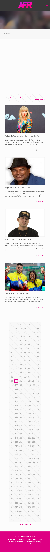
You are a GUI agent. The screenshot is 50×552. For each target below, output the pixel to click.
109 (25, 385)
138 (29, 401)
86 (16, 373)
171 (20, 422)
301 (38, 495)
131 (29, 397)
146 (33, 405)
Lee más (40, 150)
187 (29, 430)
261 (16, 474)
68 (29, 361)
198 (16, 438)
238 (38, 458)
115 (20, 389)
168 (38, 418)
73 (21, 365)
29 (12, 340)
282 (16, 487)
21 (38, 332)
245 (38, 462)
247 (16, 466)
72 (16, 365)
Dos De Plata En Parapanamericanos (17, 293)
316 (12, 507)
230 (33, 454)
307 (33, 499)
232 (12, 458)
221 (25, 450)
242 (25, 462)
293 (33, 491)
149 (16, 409)
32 (25, 340)
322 (38, 507)
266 (38, 474)
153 (33, 409)
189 (38, 430)
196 (38, 434)
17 (21, 332)
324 (16, 511)
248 (20, 466)
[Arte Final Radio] (25, 4)
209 (33, 442)
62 (34, 357)
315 (38, 503)
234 (20, 458)
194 (29, 434)
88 (25, 373)
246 (12, 466)
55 (34, 352)
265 (33, 474)
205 (16, 442)
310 (16, 503)
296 (16, 495)
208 (29, 442)
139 (33, 401)
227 (20, 454)
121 (16, 393)
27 (34, 336)
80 (21, 369)
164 (20, 418)
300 (33, 495)
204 (12, 442)
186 (25, 430)
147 (38, 405)
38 (21, 344)
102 (25, 381)
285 (29, 487)
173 (29, 422)
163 (16, 418)
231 (38, 454)
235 (25, 458)
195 (33, 434)
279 (33, 483)
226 (16, 454)
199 (20, 438)
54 (29, 352)
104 (33, 381)
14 (38, 328)
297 (20, 495)
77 (38, 365)
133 (38, 397)
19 (29, 332)
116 (25, 389)
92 (12, 377)
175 (38, 422)
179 (25, 426)
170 (16, 422)
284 (25, 487)
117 (29, 389)
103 (29, 381)
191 (16, 434)
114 (16, 389)
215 (29, 446)
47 (29, 348)
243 (29, 462)
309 (12, 503)
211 (12, 446)
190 (12, 434)
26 (29, 336)
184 (16, 430)
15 (12, 332)
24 (21, 336)
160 (33, 413)
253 (12, 470)
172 (25, 422)
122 (20, 393)
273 (38, 479)
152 (29, 409)
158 (25, 413)
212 (16, 446)
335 (33, 515)
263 (25, 474)
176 (12, 426)
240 (16, 462)
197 (12, 438)
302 (12, 499)
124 (29, 393)
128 (16, 397)
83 (34, 369)
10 (21, 328)
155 (12, 413)
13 (34, 328)
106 (12, 385)
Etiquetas (21, 97)
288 (12, 491)
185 (20, 430)
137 (25, 401)
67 (25, 361)
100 (16, 381)
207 (25, 442)
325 (20, 511)
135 (16, 401)
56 (38, 352)
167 (33, 418)
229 (29, 454)
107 (16, 385)
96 (29, 377)
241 (20, 462)
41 (34, 344)
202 (33, 438)
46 (25, 348)
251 (33, 466)
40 (29, 344)
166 (29, 418)
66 (21, 361)
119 (38, 389)
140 (38, 401)
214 (25, 446)
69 (34, 361)
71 (12, 365)
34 (34, 340)
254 (16, 470)
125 (33, 393)
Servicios (22, 539)
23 (16, 336)
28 (38, 336)
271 (29, 479)
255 (20, 470)
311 (20, 503)
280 (38, 483)
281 (12, 487)
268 (16, 479)
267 (12, 479)
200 (25, 438)
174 (33, 422)
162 (12, 418)
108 (20, 385)
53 (25, 352)
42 (38, 344)
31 (21, 340)
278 (29, 483)
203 (38, 438)
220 (20, 450)
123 (25, 393)
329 (38, 511)
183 (12, 430)
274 (12, 483)
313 (29, 503)
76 (34, 365)
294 (38, 491)
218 (12, 450)
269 (20, 479)
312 (25, 503)
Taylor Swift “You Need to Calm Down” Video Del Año (22, 136)
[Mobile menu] (47, 5)
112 (38, 385)
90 (34, 373)
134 (12, 401)
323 (12, 511)
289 (16, 491)
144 (25, 405)
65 (16, 361)
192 (20, 434)
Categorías (10, 97)
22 (12, 336)
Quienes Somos (12, 539)
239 (12, 462)
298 (25, 495)
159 (29, 413)
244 (33, 462)
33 (29, 340)
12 (29, 328)
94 (21, 377)
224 (38, 450)
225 (12, 454)
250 (29, 466)
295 (12, 495)
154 (38, 409)
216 (33, 446)
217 (38, 446)
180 (29, 426)
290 (20, 491)
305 (25, 499)
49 (38, 348)
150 (20, 409)
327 (29, 511)
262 (20, 474)
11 (25, 328)
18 (25, 332)
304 (20, 499)
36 (12, 344)
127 (12, 397)
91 (38, 373)
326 (25, 511)
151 (25, 409)
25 (25, 336)
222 (29, 450)
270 (25, 479)
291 (25, 491)
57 (12, 357)
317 (16, 507)
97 (34, 377)
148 (12, 409)
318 (20, 507)
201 (29, 438)
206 (20, 442)
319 (25, 507)
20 (34, 332)
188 (33, 430)
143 (20, 405)
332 (20, 515)
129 (20, 397)
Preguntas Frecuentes (25, 544)
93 (16, 377)
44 (16, 348)
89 (29, 373)
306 (29, 499)
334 (29, 515)
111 (33, 385)
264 (29, 474)
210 (38, 442)
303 (16, 499)
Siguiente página (23, 524)
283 (20, 487)
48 (34, 348)
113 (12, 389)
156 (16, 413)
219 (16, 450)
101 (20, 381)
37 (16, 344)
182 (38, 426)
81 (25, 369)
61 (29, 357)
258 (33, 470)
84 (38, 369)
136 (20, 401)
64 (12, 361)
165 (25, 418)
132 (33, 397)
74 (25, 365)
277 (25, 483)
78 (12, 369)
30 (16, 340)
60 (25, 357)
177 (16, 426)
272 (33, 479)
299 (29, 495)
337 (25, 519)
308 (38, 499)
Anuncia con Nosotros (34, 539)
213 (20, 446)
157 (20, 413)
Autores (33, 97)
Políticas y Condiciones (16, 542)
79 (16, 369)
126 (38, 393)
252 (38, 466)
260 (12, 474)
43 (12, 348)
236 (29, 458)
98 (38, 377)
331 (16, 515)
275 (16, 483)
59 (21, 357)
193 (25, 434)
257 (29, 470)
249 (25, 466)
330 (12, 515)
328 (33, 511)
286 (33, 487)
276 (20, 483)
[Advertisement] (25, 64)
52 (21, 352)
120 (12, 393)
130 (25, 397)
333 (25, 515)
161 (38, 413)
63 (38, 357)
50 (12, 352)
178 (20, 426)
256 (25, 470)
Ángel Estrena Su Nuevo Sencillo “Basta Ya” (19, 188)
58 (16, 357)
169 (12, 422)
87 (21, 373)
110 (29, 385)
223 (33, 450)
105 (38, 381)
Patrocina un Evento (33, 542)
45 (21, 348)
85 (12, 373)
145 (29, 405)
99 (12, 381)
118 (33, 389)
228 (25, 454)
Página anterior (26, 317)
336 (38, 515)
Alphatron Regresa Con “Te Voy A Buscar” (18, 239)
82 (29, 369)
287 (38, 487)
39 (25, 344)
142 (16, 405)
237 (33, 458)
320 (29, 507)
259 (38, 470)
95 (25, 377)
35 (38, 340)
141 (12, 405)
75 (29, 365)
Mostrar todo (38, 99)
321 (33, 507)
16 (16, 332)
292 (29, 491)
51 (16, 352)
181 (33, 426)
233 (16, 458)
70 (38, 361)
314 (33, 503)
